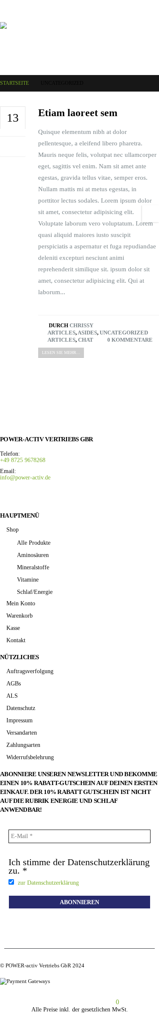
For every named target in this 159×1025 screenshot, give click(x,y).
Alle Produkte (33, 542)
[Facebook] (128, 6)
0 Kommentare (129, 340)
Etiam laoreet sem (77, 112)
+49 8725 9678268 (22, 460)
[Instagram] (141, 6)
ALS (12, 695)
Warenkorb (19, 615)
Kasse (13, 627)
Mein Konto (20, 603)
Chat (85, 340)
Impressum (19, 720)
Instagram (28, 496)
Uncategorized (124, 332)
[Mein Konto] (9, 6)
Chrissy (81, 325)
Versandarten (21, 732)
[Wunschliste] (24, 6)
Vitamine (28, 579)
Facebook (9, 496)
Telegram (47, 496)
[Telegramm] (153, 6)
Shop (12, 529)
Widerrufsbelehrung (30, 757)
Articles (61, 332)
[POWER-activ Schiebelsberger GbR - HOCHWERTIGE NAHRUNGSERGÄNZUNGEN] (79, 44)
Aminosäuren (33, 554)
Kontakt (15, 640)
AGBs (13, 683)
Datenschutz (20, 708)
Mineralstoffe (33, 567)
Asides (87, 332)
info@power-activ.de (25, 477)
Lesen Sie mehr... (61, 352)
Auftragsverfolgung (29, 671)
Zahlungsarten (23, 744)
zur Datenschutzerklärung (48, 882)
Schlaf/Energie (35, 591)
